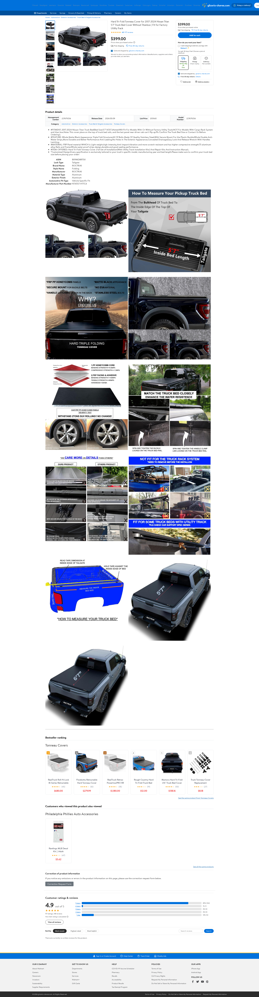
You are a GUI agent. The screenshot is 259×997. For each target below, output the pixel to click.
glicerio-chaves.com (136, 50)
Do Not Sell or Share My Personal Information (168, 983)
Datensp (154, 5)
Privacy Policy (156, 972)
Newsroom (36, 976)
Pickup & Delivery (94, 13)
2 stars (78, 912)
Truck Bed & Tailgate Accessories (88, 17)
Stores (74, 972)
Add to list (187, 81)
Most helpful (92, 931)
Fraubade (111, 5)
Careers (118, 13)
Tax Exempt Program (119, 987)
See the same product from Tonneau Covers (196, 798)
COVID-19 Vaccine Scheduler (123, 968)
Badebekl (68, 5)
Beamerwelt (85, 5)
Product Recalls (118, 983)
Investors (35, 979)
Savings (62, 13)
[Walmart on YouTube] (202, 982)
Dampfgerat (43, 5)
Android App (196, 972)
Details (198, 77)
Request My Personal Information (164, 979)
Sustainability (37, 983)
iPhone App (195, 968)
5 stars (78, 903)
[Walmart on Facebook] (192, 982)
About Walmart (38, 968)
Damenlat (61, 5)
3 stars (78, 909)
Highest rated (76, 931)
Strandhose (103, 5)
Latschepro (52, 5)
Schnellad (162, 5)
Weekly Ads (161, 956)
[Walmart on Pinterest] (207, 982)
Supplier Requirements (41, 987)
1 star (78, 915)
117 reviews (129, 32)
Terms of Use (156, 968)
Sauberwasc (129, 5)
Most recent (59, 931)
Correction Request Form (59, 883)
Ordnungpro (147, 5)
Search (209, 931)
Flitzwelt (35, 5)
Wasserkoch (119, 5)
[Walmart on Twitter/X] (197, 982)
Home (47, 17)
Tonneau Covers (119, 124)
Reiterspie (76, 5)
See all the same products (203, 866)
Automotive (55, 17)
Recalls (114, 976)
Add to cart (194, 35)
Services (53, 13)
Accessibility (116, 979)
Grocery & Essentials (76, 13)
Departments (42, 13)
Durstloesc (188, 5)
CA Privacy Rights (158, 976)
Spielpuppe (94, 5)
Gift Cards (76, 983)
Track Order (145, 956)
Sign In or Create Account (106, 956)
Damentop (196, 5)
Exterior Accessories (68, 17)
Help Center (128, 956)
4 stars (77, 906)
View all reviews (54, 922)
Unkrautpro (170, 5)
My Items (127, 13)
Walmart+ (76, 979)
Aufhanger (137, 5)
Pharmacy (108, 13)
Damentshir (179, 5)
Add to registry (203, 81)
